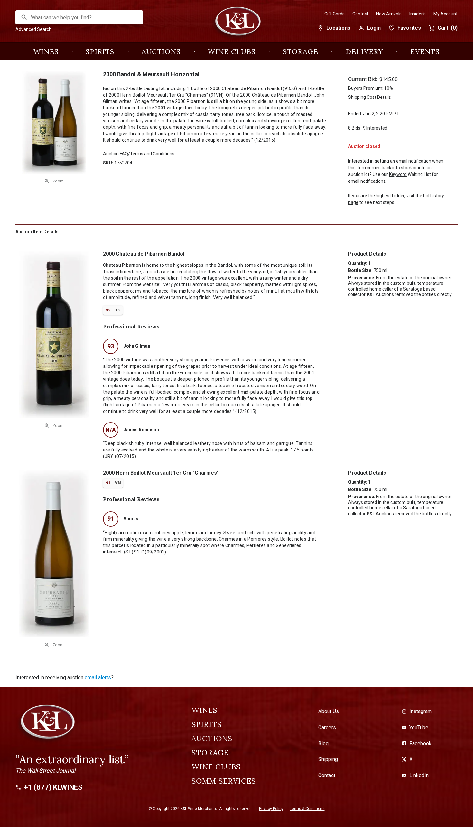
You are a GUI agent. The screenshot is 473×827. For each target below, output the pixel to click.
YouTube (418, 727)
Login (374, 28)
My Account (445, 14)
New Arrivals (389, 14)
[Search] (24, 17)
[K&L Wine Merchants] (236, 24)
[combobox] (79, 17)
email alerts (98, 677)
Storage (300, 51)
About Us (328, 711)
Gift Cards (334, 14)
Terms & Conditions (307, 808)
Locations (338, 28)
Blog (323, 743)
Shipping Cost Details (369, 97)
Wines (46, 51)
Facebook (420, 743)
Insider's (417, 14)
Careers (327, 727)
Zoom (58, 181)
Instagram (420, 711)
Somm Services (223, 781)
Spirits (100, 51)
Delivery (364, 51)
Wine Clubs (231, 51)
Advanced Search (33, 29)
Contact (360, 14)
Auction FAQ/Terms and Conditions (138, 153)
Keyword (398, 174)
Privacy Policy (271, 808)
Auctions (161, 51)
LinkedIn (419, 775)
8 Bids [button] (354, 128)
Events (425, 51)
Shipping (328, 759)
